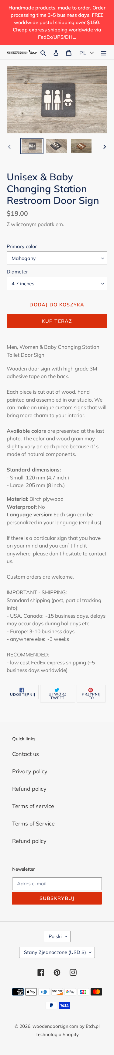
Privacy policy (29, 771)
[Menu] (103, 52)
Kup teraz (57, 321)
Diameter (17, 272)
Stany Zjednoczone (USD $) (55, 952)
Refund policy (29, 788)
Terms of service (33, 806)
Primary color (22, 246)
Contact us (25, 753)
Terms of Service (33, 823)
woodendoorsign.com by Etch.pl (66, 1026)
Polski (55, 936)
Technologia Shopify (57, 1034)
